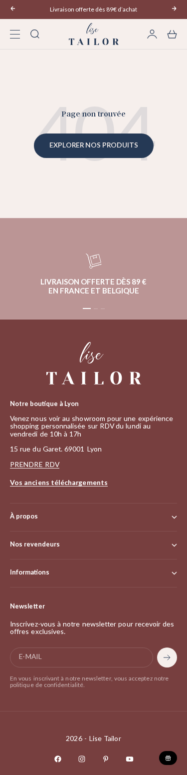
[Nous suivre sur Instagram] (82, 759)
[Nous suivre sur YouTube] (130, 759)
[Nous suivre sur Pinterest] (106, 759)
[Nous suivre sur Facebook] (58, 759)
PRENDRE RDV (34, 465)
